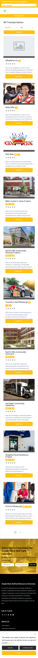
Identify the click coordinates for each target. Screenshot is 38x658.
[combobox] (19, 5)
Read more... (19, 76)
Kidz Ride (9, 154)
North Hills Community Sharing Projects (15, 251)
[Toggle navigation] (4, 11)
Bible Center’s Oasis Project (18, 201)
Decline (10, 647)
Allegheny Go (11, 60)
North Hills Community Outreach (15, 353)
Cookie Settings (28, 647)
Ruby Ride (9, 107)
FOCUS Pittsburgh (13, 506)
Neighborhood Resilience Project (16, 456)
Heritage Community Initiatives (14, 404)
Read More (11, 643)
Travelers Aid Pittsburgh (16, 302)
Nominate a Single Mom (8, 628)
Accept (19, 653)
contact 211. (23, 1)
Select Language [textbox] (6, 5)
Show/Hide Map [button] (19, 15)
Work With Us (6, 625)
